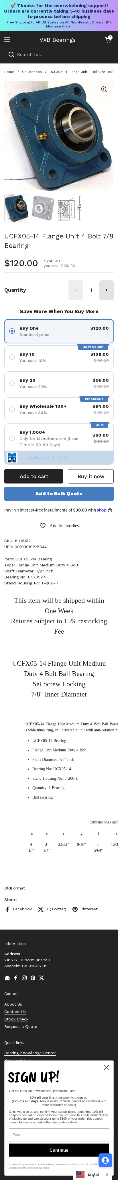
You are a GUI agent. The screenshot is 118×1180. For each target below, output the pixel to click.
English (94, 1174)
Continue (59, 1150)
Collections (32, 72)
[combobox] (59, 54)
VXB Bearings (58, 40)
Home (9, 72)
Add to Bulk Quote (59, 493)
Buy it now (91, 476)
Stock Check (16, 1019)
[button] (108, 39)
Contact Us (15, 1011)
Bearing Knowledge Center (30, 1052)
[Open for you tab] (105, 1160)
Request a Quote (20, 1026)
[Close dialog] (106, 1067)
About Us (13, 1004)
